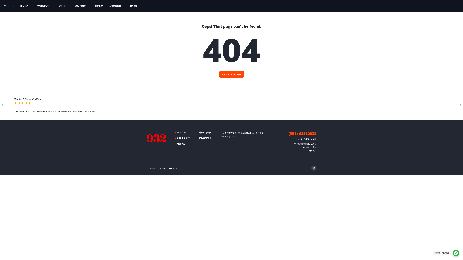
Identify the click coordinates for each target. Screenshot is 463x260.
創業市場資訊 (115, 6)
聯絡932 (181, 144)
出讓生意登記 (183, 138)
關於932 (133, 6)
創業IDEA (99, 6)
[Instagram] (313, 168)
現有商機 (181, 132)
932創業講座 (80, 6)
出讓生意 (62, 6)
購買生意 (24, 6)
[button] (2, 105)
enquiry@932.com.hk (306, 139)
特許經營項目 (43, 6)
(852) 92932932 (302, 133)
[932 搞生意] (9, 6)
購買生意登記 (205, 132)
